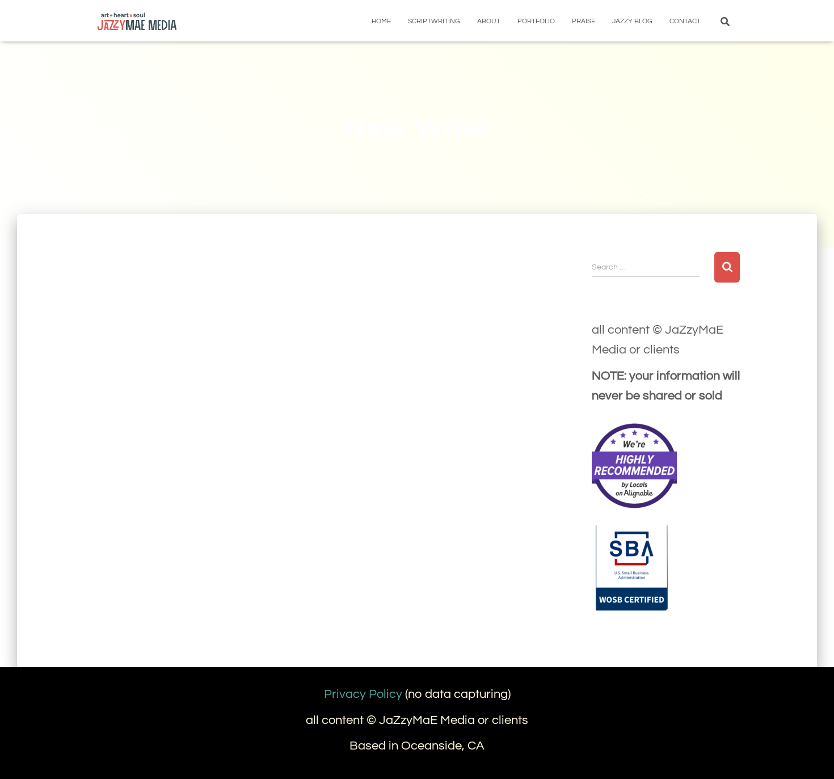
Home (381, 21)
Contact (685, 21)
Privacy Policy (363, 694)
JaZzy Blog (632, 21)
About (488, 21)
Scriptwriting (434, 21)
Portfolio (536, 21)
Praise (583, 21)
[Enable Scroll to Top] (811, 756)
